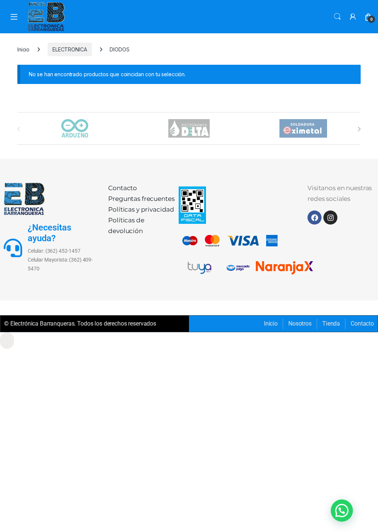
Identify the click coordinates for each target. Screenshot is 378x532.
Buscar (337, 17)
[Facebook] (314, 218)
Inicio (23, 49)
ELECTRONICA (69, 49)
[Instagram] (330, 218)
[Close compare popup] (7, 340)
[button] (342, 510)
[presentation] (359, 129)
